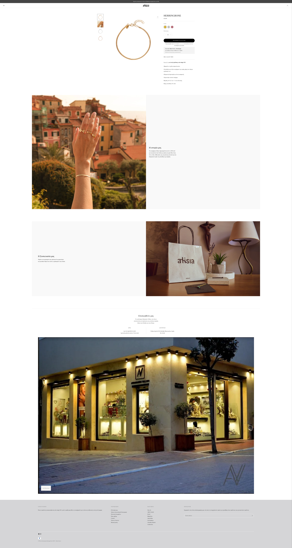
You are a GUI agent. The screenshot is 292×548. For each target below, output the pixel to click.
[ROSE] (172, 27)
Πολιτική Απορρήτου (116, 514)
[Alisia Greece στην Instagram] (40, 534)
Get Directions (46, 488)
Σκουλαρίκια (150, 520)
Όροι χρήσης (114, 516)
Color (165, 23)
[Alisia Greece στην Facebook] (38, 534)
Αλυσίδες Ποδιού (152, 522)
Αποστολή (181, 43)
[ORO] (165, 27)
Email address (188, 513)
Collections (150, 524)
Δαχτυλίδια (150, 518)
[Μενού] (4, 5)
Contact (113, 518)
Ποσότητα (166, 31)
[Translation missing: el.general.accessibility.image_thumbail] (100, 17)
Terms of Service (115, 520)
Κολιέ (149, 514)
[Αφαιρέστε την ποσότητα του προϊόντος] (170, 35)
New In (149, 510)
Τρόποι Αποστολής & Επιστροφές (119, 512)
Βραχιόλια (150, 516)
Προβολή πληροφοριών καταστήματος (173, 52)
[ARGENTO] (168, 27)
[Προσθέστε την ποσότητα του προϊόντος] (165, 35)
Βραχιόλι (166, 62)
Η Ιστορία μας (114, 510)
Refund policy (114, 522)
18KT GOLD (151, 512)
